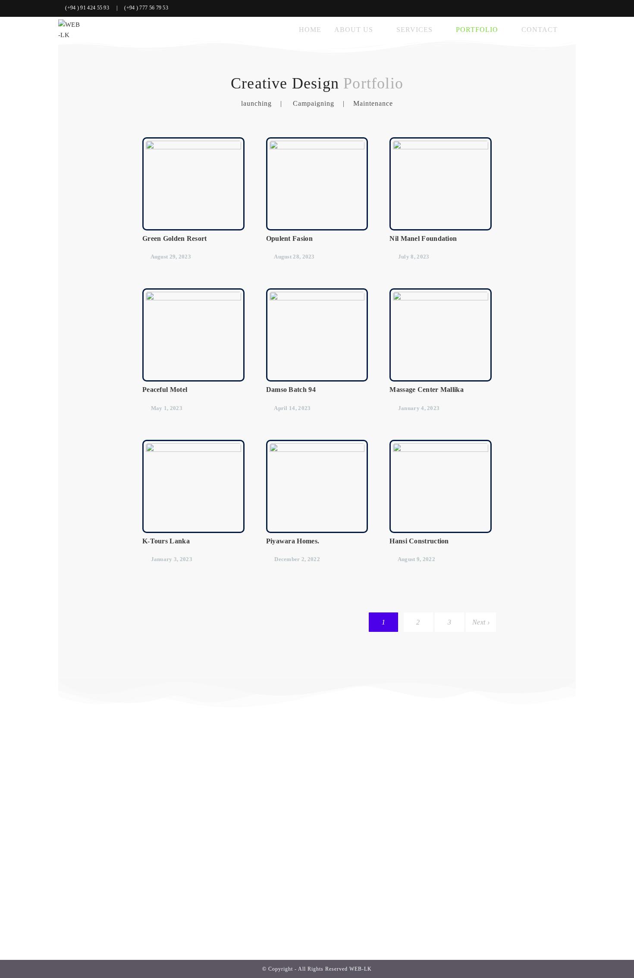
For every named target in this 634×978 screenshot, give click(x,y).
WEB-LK (360, 969)
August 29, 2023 (171, 256)
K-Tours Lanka (166, 541)
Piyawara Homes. (293, 541)
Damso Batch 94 (291, 389)
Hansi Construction (419, 541)
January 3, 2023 (172, 559)
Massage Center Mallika (426, 389)
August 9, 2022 (416, 559)
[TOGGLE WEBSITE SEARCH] (573, 30)
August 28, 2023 (294, 256)
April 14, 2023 (292, 408)
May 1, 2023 (166, 408)
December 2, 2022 (297, 559)
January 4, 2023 (419, 408)
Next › (481, 622)
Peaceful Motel (164, 389)
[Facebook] (533, 8)
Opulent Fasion (289, 238)
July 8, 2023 (414, 256)
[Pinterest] (546, 8)
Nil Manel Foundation (423, 238)
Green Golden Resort (174, 238)
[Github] (559, 8)
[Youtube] (571, 8)
